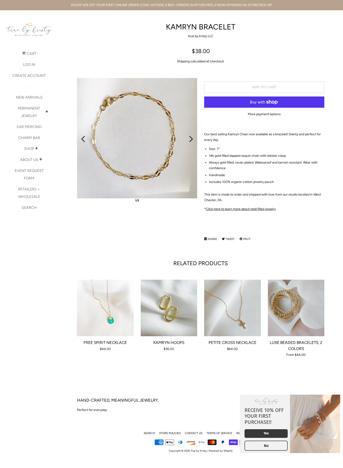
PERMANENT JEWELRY (29, 112)
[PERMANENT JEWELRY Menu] (46, 112)
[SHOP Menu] (36, 148)
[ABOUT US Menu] (40, 159)
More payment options (264, 114)
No (266, 445)
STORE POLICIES (170, 433)
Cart (31, 53)
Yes (266, 433)
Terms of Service (219, 433)
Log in (29, 64)
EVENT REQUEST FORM (29, 174)
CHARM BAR (29, 138)
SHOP (29, 148)
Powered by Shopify (221, 450)
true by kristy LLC (200, 36)
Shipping (183, 61)
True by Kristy (199, 450)
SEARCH (29, 207)
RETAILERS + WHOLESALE (29, 193)
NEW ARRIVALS (29, 97)
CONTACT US (193, 433)
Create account (29, 75)
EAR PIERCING (29, 127)
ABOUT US (29, 159)
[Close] (334, 400)
